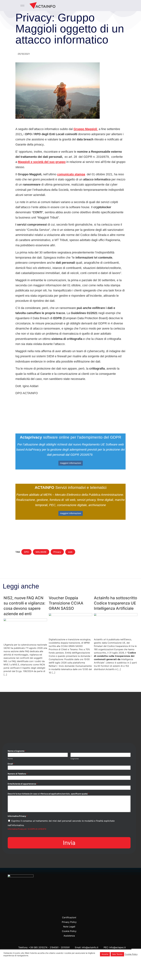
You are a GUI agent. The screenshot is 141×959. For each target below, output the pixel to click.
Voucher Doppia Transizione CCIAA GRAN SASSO (66, 603)
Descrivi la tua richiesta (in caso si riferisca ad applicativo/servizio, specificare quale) (48, 794)
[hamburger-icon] (22, 5)
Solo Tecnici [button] (117, 954)
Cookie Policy (131, 954)
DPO (26, 552)
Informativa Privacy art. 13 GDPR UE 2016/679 (27, 829)
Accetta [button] (105, 954)
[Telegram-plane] (75, 911)
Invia (69, 842)
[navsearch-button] (130, 5)
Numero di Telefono (18, 774)
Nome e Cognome (17, 751)
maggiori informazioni (70, 463)
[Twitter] (69, 911)
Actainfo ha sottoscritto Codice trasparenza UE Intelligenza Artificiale (115, 603)
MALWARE (41, 552)
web (70, 552)
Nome (10, 758)
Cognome (74, 758)
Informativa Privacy (17, 816)
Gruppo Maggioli (86, 129)
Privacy (57, 552)
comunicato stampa (71, 174)
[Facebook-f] (63, 911)
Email (11, 764)
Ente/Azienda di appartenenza (22, 784)
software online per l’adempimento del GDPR (70, 437)
